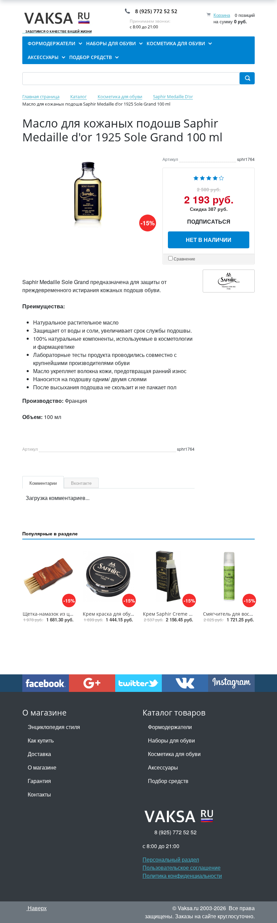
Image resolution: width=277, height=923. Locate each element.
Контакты (39, 794)
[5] (221, 177)
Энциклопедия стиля (54, 727)
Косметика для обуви (174, 754)
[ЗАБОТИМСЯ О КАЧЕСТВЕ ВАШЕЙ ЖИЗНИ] (58, 18)
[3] (208, 177)
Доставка (39, 754)
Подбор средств (168, 781)
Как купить (41, 740)
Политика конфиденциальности (182, 875)
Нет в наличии (208, 240)
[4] (215, 177)
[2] (202, 177)
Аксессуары (163, 767)
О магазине (42, 767)
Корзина (221, 15)
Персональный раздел (171, 859)
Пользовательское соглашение (182, 867)
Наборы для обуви (171, 740)
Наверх (36, 908)
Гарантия (39, 781)
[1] (196, 177)
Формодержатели (170, 727)
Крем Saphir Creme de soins (175, 614)
